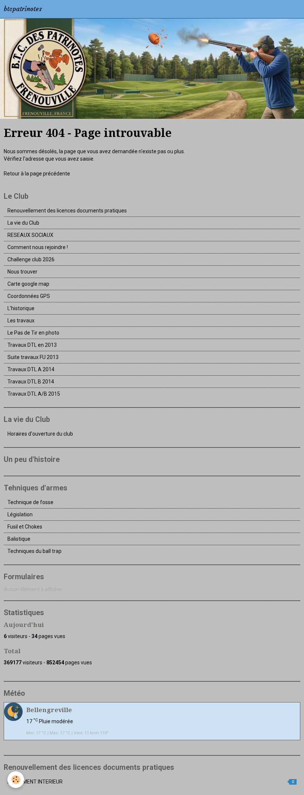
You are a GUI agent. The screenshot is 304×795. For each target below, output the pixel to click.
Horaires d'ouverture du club (40, 434)
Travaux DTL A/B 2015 (33, 394)
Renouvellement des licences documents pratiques (67, 211)
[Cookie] (15, 779)
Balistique (18, 539)
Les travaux (20, 320)
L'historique (20, 308)
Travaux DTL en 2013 (32, 345)
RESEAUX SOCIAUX (30, 235)
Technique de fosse (30, 502)
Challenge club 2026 (30, 259)
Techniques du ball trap (34, 551)
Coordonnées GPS (28, 296)
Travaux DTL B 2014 (30, 382)
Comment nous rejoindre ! (37, 247)
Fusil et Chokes (24, 527)
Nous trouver (22, 272)
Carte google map (28, 284)
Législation (20, 514)
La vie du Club (23, 223)
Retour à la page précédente (37, 174)
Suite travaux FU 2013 (33, 357)
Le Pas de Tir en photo (33, 333)
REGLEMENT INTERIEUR (150, 782)
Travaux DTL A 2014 (30, 369)
